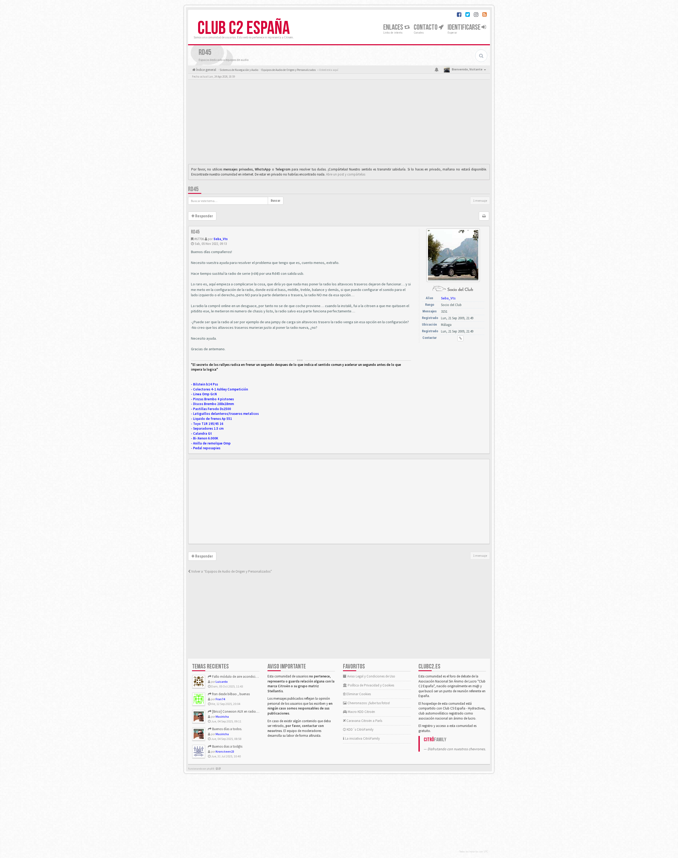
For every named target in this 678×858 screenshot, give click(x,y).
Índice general (205, 70)
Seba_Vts (220, 239)
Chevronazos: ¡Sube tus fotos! (368, 703)
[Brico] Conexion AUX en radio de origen (240, 711)
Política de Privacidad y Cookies (370, 685)
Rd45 (193, 189)
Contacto (426, 27)
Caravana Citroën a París (364, 720)
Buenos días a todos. (226, 729)
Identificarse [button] (464, 27)
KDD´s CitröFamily (359, 729)
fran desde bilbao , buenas (230, 694)
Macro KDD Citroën (361, 711)
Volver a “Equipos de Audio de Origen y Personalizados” (231, 571)
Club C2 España (244, 28)
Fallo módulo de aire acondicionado (238, 676)
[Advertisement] (339, 123)
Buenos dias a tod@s (226, 746)
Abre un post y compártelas (345, 174)
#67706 (199, 239)
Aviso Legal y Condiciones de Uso (370, 676)
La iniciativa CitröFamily (362, 738)
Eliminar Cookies (358, 694)
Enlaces (393, 27)
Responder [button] (203, 216)
